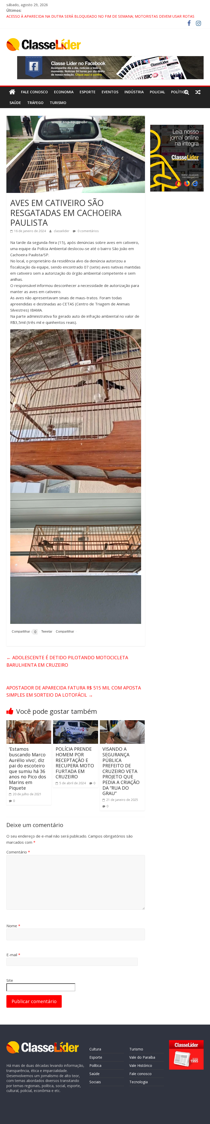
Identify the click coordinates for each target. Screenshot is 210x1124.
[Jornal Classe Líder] (12, 92)
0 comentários (88, 231)
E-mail (13, 954)
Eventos (110, 91)
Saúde (15, 102)
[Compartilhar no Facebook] (20, 632)
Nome (13, 925)
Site (9, 980)
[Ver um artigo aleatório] (198, 92)
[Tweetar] (46, 631)
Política (179, 91)
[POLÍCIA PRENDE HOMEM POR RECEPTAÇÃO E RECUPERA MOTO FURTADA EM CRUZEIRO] (75, 723)
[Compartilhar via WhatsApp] (64, 631)
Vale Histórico (140, 1065)
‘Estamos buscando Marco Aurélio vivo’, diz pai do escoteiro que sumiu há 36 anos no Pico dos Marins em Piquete (27, 768)
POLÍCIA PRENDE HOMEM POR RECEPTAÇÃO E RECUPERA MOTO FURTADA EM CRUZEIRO (75, 763)
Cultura (95, 1049)
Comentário (18, 851)
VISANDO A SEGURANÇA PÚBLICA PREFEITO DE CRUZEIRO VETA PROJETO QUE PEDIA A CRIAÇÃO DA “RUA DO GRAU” (121, 771)
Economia (64, 91)
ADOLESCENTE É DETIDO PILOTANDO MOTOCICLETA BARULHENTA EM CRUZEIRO (67, 661)
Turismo (58, 102)
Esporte (88, 91)
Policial (157, 91)
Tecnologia (138, 1081)
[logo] (42, 1043)
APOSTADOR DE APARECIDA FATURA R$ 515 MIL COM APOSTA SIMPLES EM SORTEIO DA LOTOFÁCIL (73, 691)
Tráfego (35, 102)
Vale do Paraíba (142, 1057)
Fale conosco (34, 91)
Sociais (95, 1081)
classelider (62, 231)
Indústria (134, 91)
